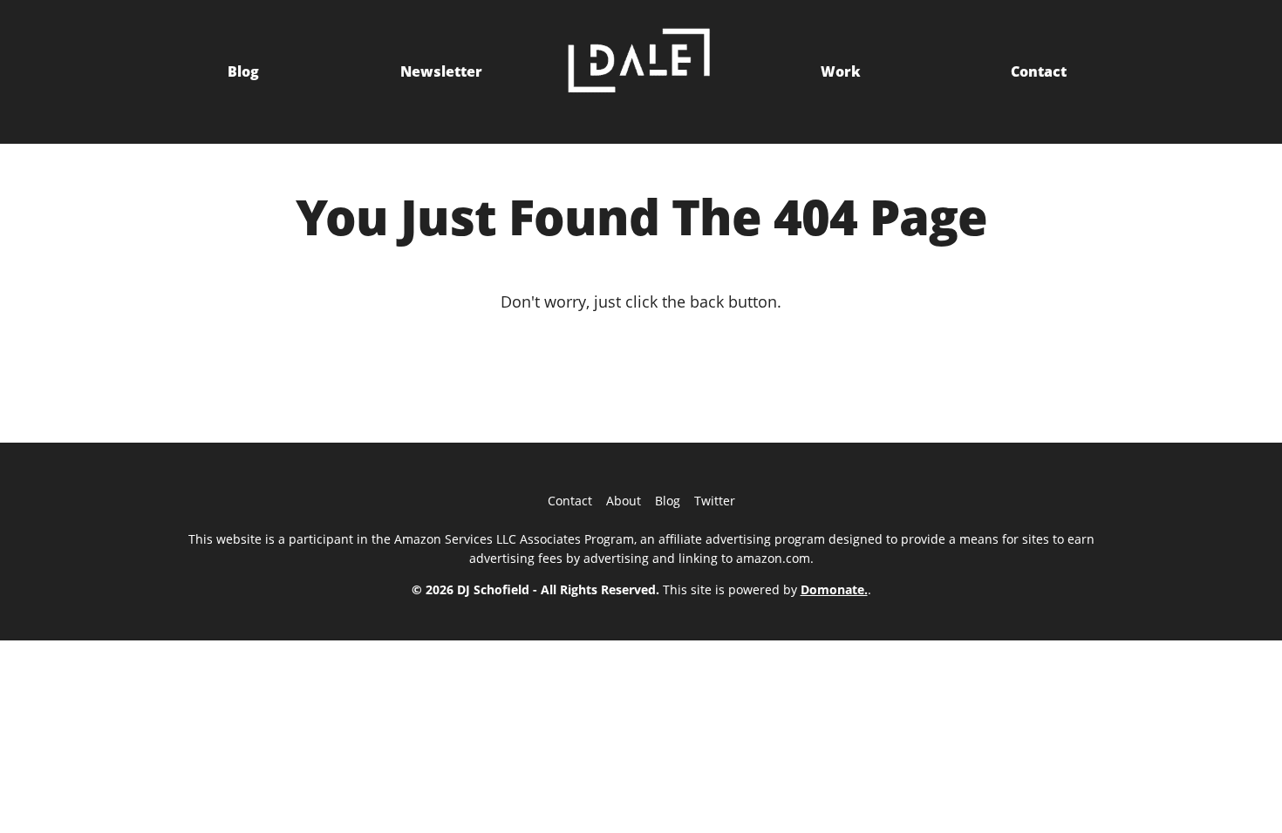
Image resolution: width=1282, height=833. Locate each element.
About (623, 500)
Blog (243, 71)
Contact (1039, 71)
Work (841, 71)
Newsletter (441, 71)
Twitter (714, 500)
